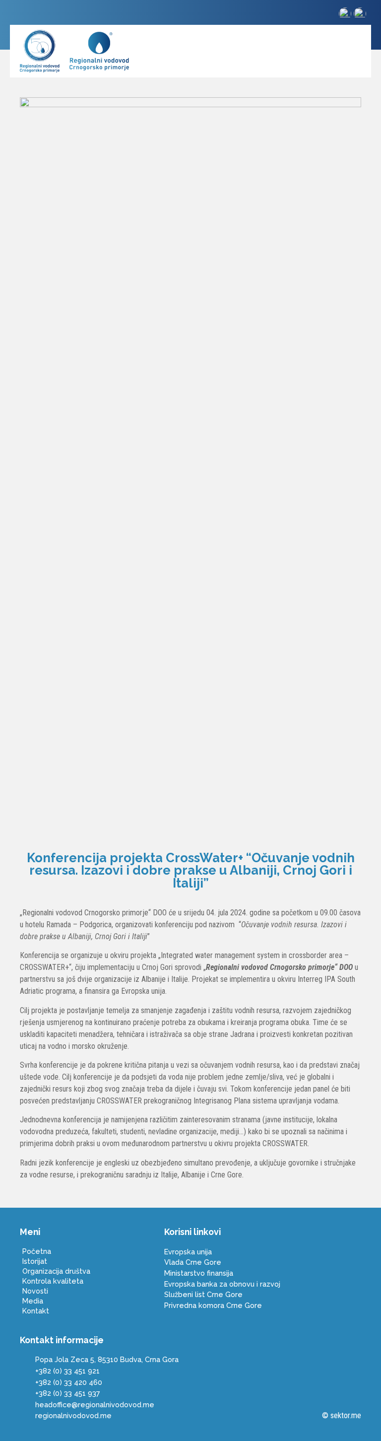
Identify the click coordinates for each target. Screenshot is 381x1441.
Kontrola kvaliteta (52, 1281)
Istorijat (34, 1261)
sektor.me (345, 1415)
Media (32, 1301)
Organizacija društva (56, 1271)
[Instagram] (22, 14)
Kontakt (35, 1310)
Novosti (35, 1291)
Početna (36, 1251)
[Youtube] (39, 14)
